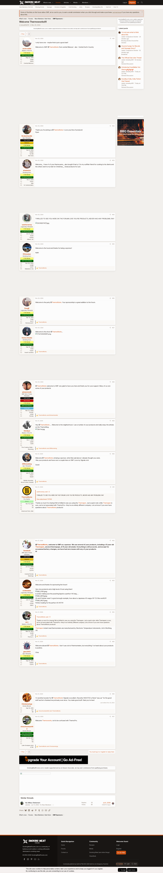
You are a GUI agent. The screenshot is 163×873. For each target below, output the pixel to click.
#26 (113, 298)
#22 (113, 126)
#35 (113, 641)
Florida (31, 416)
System (120, 864)
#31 (113, 487)
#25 (113, 244)
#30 (113, 454)
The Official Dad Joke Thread (131, 58)
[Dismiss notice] (142, 12)
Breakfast (124, 54)
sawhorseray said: (42, 492)
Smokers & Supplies (60, 7)
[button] (52, 2)
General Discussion (127, 64)
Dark (135, 864)
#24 (113, 214)
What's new (47, 2)
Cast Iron (108, 7)
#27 (113, 327)
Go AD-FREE (121, 852)
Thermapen (82, 503)
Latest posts (123, 28)
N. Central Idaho (28, 185)
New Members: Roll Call (26, 7)
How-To (116, 7)
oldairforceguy (106, 804)
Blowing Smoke (39, 7)
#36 (113, 694)
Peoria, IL (30, 637)
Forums (58, 2)
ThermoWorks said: (43, 617)
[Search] (142, 2)
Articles (66, 2)
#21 (113, 38)
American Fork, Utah (27, 511)
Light (128, 864)
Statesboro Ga (29, 269)
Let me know (117, 12)
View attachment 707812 (44, 499)
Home (63, 845)
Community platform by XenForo (80, 864)
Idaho (31, 605)
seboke (27, 805)
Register (118, 848)
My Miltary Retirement (32, 803)
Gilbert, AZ (30, 239)
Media (75, 2)
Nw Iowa (30, 155)
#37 (113, 716)
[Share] (110, 38)
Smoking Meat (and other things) (99, 852)
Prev (23, 34)
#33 (113, 580)
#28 (113, 382)
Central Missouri (28, 63)
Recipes (87, 7)
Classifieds (92, 856)
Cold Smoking (72, 7)
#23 (113, 160)
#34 (113, 612)
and (48, 415)
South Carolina (29, 352)
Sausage (49, 7)
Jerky (80, 7)
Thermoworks (47, 720)
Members (85, 2)
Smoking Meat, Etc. (97, 7)
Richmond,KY (29, 323)
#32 (113, 540)
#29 (113, 420)
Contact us (64, 852)
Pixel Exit (105, 864)
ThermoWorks (54, 47)
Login (118, 845)
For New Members (45, 805)
